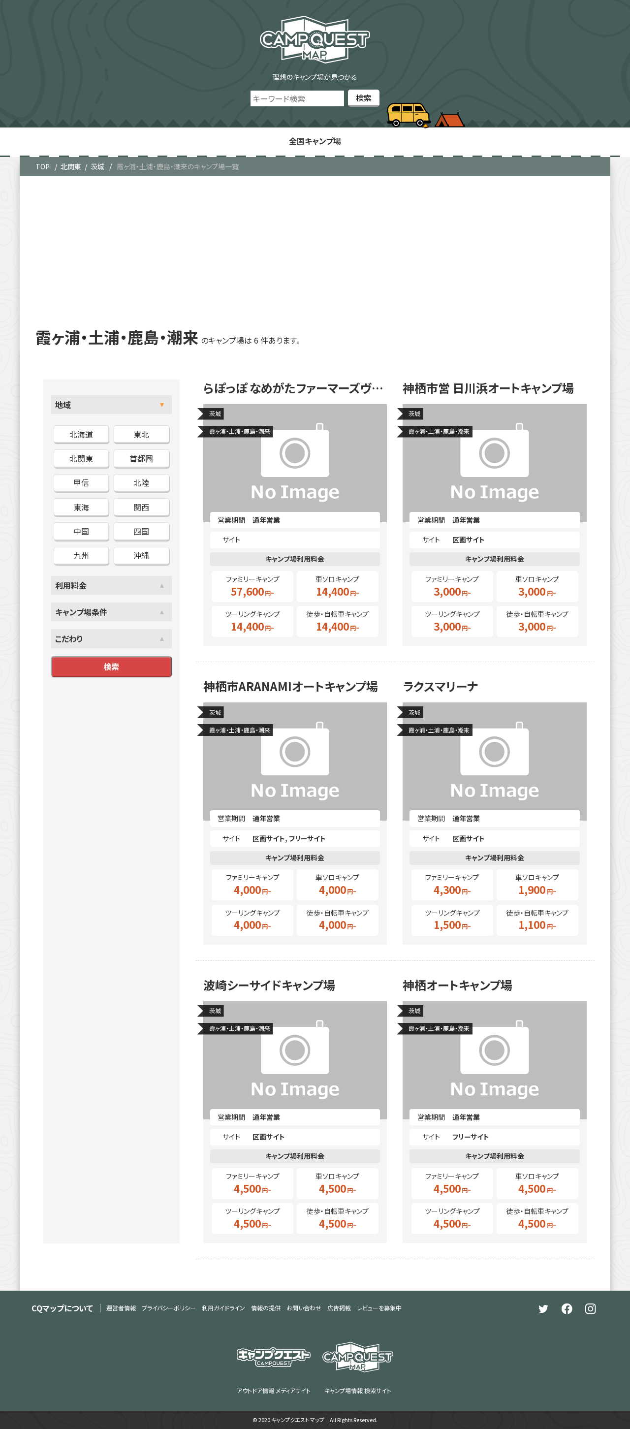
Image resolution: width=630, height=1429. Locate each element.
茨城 (97, 166)
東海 (81, 507)
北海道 (81, 434)
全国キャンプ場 (315, 141)
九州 (81, 555)
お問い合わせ (303, 1307)
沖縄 (141, 555)
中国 (81, 531)
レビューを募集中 (379, 1307)
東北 (141, 434)
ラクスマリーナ (440, 686)
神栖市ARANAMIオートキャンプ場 (290, 686)
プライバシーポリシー (169, 1307)
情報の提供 (266, 1307)
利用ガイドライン (223, 1307)
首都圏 (141, 458)
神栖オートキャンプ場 (457, 985)
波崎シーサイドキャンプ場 (269, 985)
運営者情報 (121, 1307)
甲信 (81, 482)
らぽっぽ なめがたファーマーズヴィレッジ (295, 388)
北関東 (71, 166)
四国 (141, 531)
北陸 (141, 482)
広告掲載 (339, 1307)
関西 (141, 507)
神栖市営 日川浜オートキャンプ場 (488, 388)
